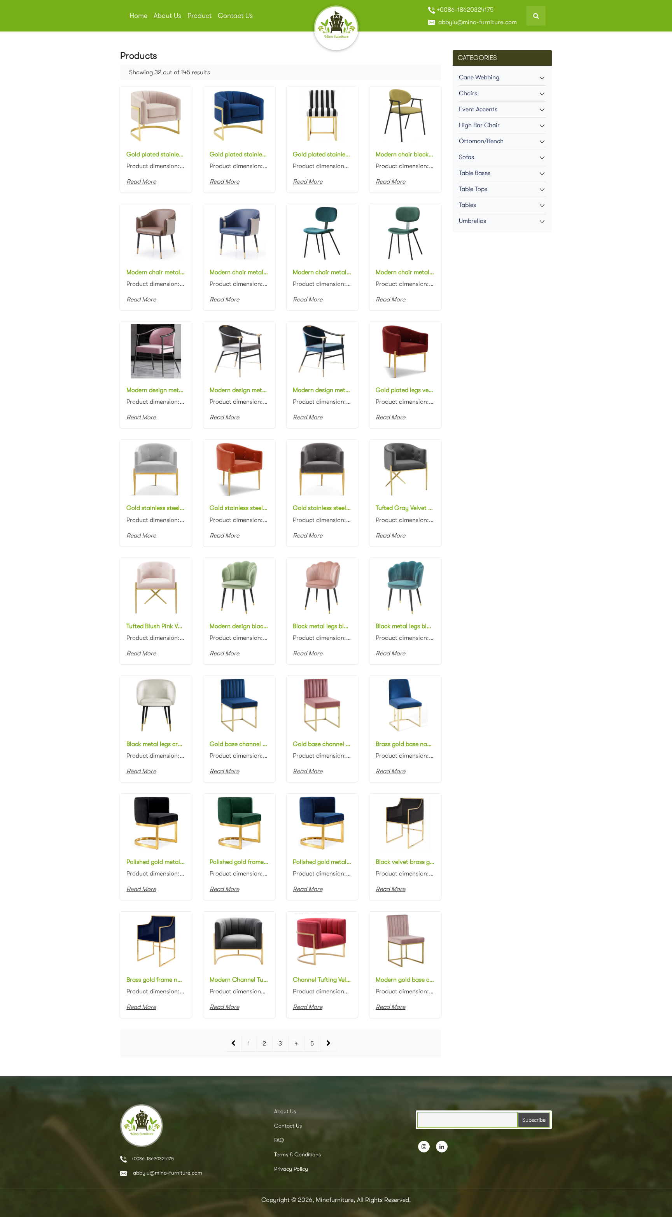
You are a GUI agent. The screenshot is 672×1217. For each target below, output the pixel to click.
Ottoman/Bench (481, 141)
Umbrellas (472, 220)
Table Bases (474, 173)
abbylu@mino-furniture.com (477, 22)
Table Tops (473, 189)
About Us (167, 15)
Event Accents (478, 109)
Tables (467, 204)
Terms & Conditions (297, 1154)
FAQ (279, 1140)
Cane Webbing (479, 77)
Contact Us (235, 15)
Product (199, 15)
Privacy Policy (291, 1169)
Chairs (468, 93)
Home (138, 15)
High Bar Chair (479, 125)
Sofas (466, 157)
